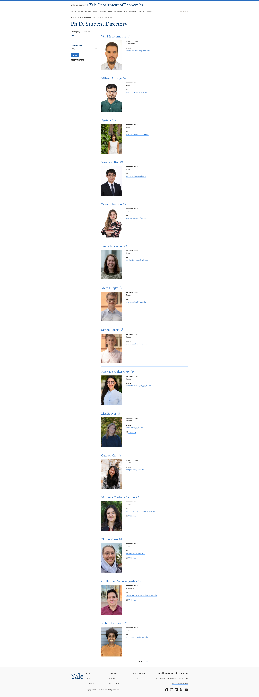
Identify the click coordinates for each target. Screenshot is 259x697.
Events (141, 11)
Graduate (113, 673)
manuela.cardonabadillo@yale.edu (141, 511)
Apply (75, 55)
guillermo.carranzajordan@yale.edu (141, 595)
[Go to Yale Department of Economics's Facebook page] (166, 690)
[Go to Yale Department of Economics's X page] (181, 690)
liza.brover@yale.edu (135, 428)
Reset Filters (77, 60)
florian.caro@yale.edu (135, 553)
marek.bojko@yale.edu (136, 302)
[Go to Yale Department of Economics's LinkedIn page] (176, 690)
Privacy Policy (115, 683)
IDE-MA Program (105, 11)
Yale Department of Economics (116, 5)
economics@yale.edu (180, 683)
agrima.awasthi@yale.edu (137, 134)
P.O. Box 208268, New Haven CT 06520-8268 (171, 678)
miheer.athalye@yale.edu (137, 92)
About (89, 673)
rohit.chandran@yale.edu (137, 637)
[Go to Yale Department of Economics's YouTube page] (186, 690)
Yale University (78, 5)
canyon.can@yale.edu (135, 470)
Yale (77, 676)
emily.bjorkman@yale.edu (137, 260)
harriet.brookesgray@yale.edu (139, 386)
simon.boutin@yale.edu (136, 344)
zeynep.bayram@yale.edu (137, 218)
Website (132, 432)
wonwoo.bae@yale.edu (136, 176)
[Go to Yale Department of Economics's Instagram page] (171, 690)
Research (113, 678)
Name (73, 36)
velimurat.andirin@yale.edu (138, 50)
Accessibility (91, 683)
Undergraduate (139, 673)
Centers (149, 11)
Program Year (76, 45)
